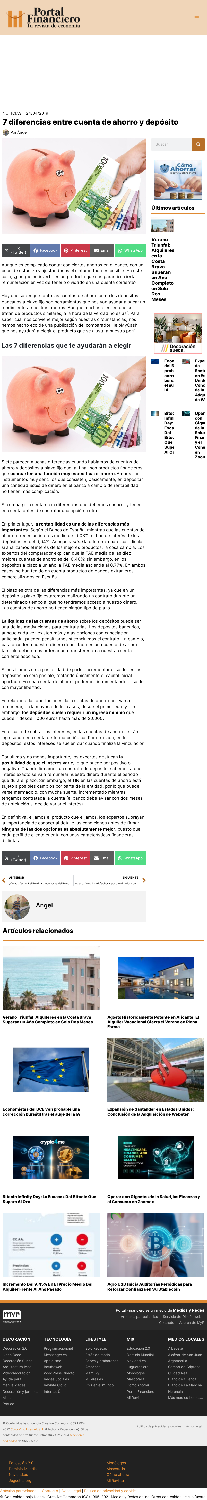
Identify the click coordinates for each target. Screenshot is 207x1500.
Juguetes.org (138, 1367)
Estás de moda (97, 1355)
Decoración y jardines (20, 1391)
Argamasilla (177, 1361)
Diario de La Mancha (185, 1385)
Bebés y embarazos (101, 1361)
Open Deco (12, 1355)
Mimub (8, 1397)
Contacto (166, 1322)
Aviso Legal (194, 1426)
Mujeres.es (94, 1379)
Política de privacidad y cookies (159, 1426)
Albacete (175, 1348)
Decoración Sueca (18, 1361)
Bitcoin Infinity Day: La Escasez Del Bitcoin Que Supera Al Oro (49, 1199)
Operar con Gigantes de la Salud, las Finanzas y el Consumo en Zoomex (153, 1199)
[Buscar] (198, 144)
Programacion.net (58, 1348)
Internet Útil (53, 1391)
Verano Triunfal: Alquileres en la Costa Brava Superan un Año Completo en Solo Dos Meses (162, 269)
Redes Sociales (56, 1379)
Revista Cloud (55, 1385)
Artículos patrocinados (139, 1316)
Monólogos (136, 1373)
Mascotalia (135, 1379)
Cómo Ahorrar (138, 1385)
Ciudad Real (178, 1373)
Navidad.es (136, 1361)
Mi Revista (135, 1397)
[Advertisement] (103, 70)
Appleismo (52, 1361)
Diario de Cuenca (182, 1379)
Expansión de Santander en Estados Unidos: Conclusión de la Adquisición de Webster (150, 1111)
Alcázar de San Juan (185, 1355)
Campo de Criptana (184, 1367)
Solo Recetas (96, 1348)
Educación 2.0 (138, 1348)
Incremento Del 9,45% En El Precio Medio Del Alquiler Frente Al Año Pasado (48, 1286)
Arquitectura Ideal (17, 1367)
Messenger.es (55, 1355)
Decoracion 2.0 (15, 1348)
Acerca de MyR (191, 1322)
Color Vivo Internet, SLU (27, 1429)
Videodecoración (16, 1373)
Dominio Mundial (140, 1355)
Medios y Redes (188, 1310)
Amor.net (92, 1367)
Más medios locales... (185, 1397)
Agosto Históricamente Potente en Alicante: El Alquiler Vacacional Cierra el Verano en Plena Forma (153, 1022)
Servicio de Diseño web (182, 1316)
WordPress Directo (59, 1373)
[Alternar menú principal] (196, 17)
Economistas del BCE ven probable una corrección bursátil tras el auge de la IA (41, 1111)
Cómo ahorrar (119, 1474)
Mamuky (92, 1373)
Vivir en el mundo (99, 1385)
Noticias (12, 113)
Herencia (175, 1391)
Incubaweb (53, 1367)
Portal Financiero (140, 1391)
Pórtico (8, 1404)
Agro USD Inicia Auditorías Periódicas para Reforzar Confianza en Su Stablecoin (149, 1286)
